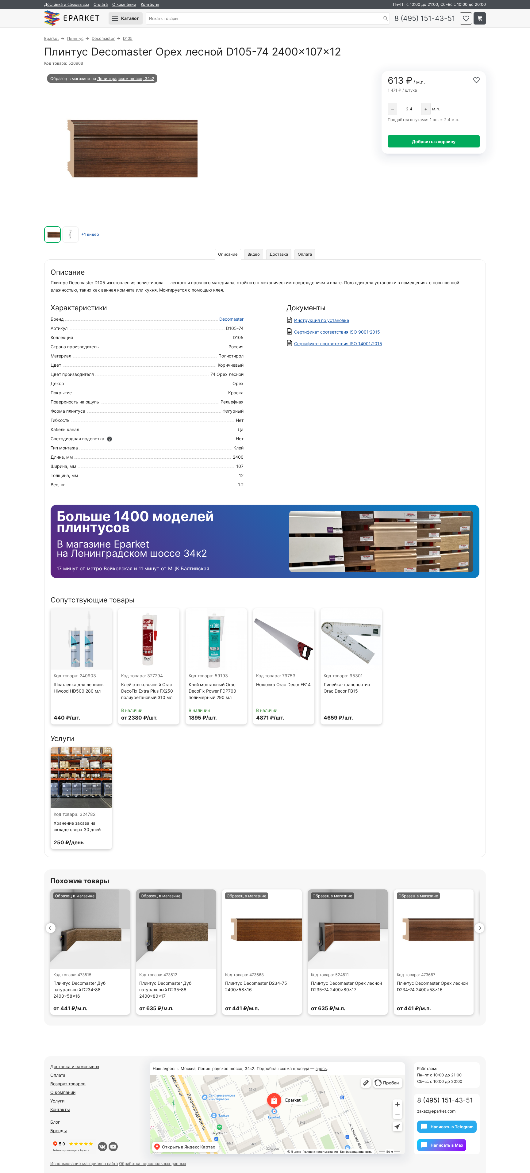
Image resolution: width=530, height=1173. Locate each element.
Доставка (279, 254)
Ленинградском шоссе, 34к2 (125, 78)
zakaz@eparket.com (436, 1111)
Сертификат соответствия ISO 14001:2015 (338, 343)
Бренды (58, 1130)
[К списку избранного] (466, 18)
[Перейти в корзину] (480, 18)
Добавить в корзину (433, 141)
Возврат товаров (68, 1083)
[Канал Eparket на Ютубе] (113, 1146)
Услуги (57, 1100)
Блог (55, 1122)
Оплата (101, 4)
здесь (321, 1068)
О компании (124, 4)
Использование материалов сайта (84, 1163)
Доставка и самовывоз (66, 4)
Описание (228, 254)
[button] (51, 928)
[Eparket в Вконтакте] (102, 1146)
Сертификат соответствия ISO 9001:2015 (337, 331)
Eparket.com (71, 18)
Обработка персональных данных (152, 1163)
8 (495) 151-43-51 (424, 18)
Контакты (150, 4)
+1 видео (90, 234)
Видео (254, 254)
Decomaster (231, 319)
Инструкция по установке (321, 320)
